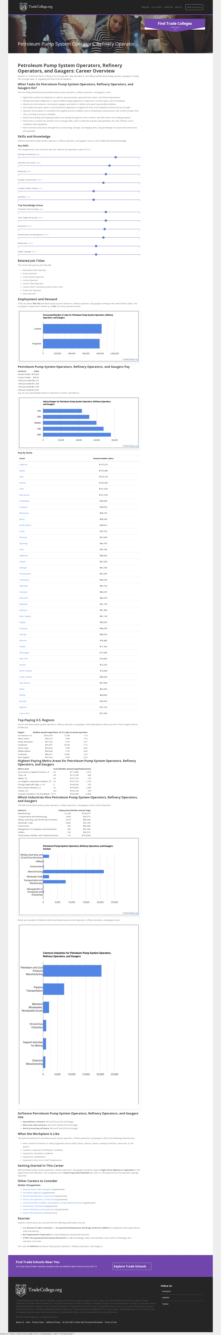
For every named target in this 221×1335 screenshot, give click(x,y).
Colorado (23, 592)
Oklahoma (23, 555)
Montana (23, 537)
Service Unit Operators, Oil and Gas (38, 1199)
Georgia (22, 634)
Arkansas (23, 610)
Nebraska (23, 585)
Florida (22, 695)
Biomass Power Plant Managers (37, 1189)
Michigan (23, 567)
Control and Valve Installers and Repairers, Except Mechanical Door (52, 1202)
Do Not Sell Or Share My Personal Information (82, 1322)
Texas (22, 531)
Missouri (23, 640)
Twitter (165, 1304)
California (23, 464)
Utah (21, 488)
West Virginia (25, 616)
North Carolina (25, 670)
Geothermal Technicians (33, 1206)
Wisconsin (23, 598)
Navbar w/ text (36, 7)
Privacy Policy (38, 1322)
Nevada (22, 701)
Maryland (23, 604)
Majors (145, 7)
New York (23, 658)
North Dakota (25, 525)
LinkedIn (165, 1297)
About (178, 7)
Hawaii (22, 561)
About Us (20, 1322)
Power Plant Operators (33, 1213)
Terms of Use (110, 1322)
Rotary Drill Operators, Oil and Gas (38, 1196)
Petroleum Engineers (32, 1192)
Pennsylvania (25, 573)
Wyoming (23, 543)
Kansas (22, 482)
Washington (24, 501)
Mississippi (24, 652)
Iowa (21, 549)
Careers (168, 7)
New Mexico (24, 683)
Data (28, 1322)
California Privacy (53, 1322)
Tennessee (24, 579)
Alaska (22, 470)
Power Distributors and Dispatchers (39, 1209)
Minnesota (24, 513)
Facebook (166, 1291)
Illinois (22, 519)
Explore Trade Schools (130, 1266)
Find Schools (194, 7)
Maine (22, 689)
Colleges (156, 7)
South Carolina (25, 677)
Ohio (21, 476)
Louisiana (23, 507)
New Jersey (24, 495)
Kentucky (23, 628)
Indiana (22, 646)
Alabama (23, 707)
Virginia (22, 622)
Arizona (22, 664)
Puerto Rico (24, 713)
